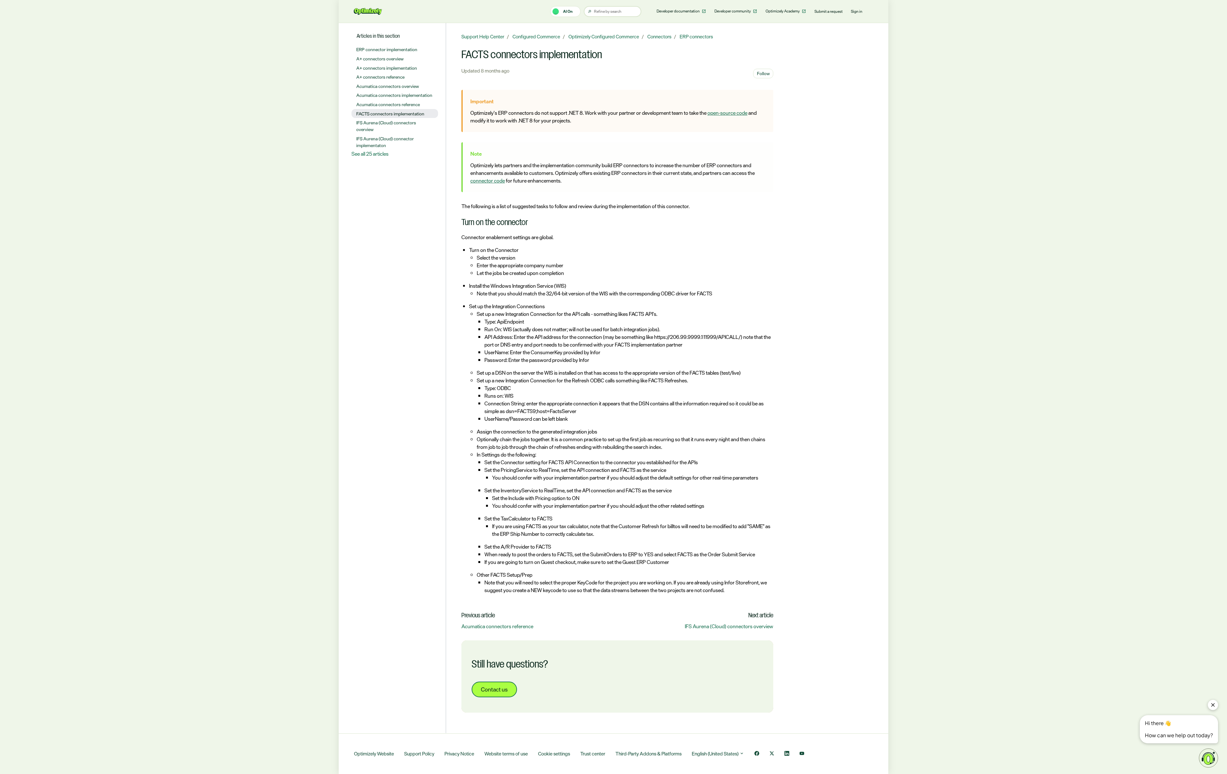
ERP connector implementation (386, 49)
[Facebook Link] (756, 754)
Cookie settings (554, 754)
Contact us (494, 689)
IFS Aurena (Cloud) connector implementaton (385, 142)
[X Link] (771, 754)
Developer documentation (678, 11)
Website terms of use (506, 754)
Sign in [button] (856, 11)
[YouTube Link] (801, 754)
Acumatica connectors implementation (394, 95)
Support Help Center (482, 37)
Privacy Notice (459, 754)
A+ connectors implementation (386, 68)
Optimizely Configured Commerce (603, 37)
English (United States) (715, 754)
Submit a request (828, 11)
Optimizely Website (374, 754)
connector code (487, 180)
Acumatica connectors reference (497, 626)
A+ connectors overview (380, 58)
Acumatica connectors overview (387, 86)
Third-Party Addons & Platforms (648, 754)
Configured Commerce (536, 37)
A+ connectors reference (380, 77)
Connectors (659, 37)
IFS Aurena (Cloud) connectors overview (729, 626)
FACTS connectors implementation (390, 113)
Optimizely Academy (783, 11)
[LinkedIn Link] (786, 754)
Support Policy (419, 754)
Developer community (733, 11)
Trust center (592, 754)
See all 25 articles (370, 154)
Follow (763, 73)
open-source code (727, 113)
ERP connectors (696, 37)
